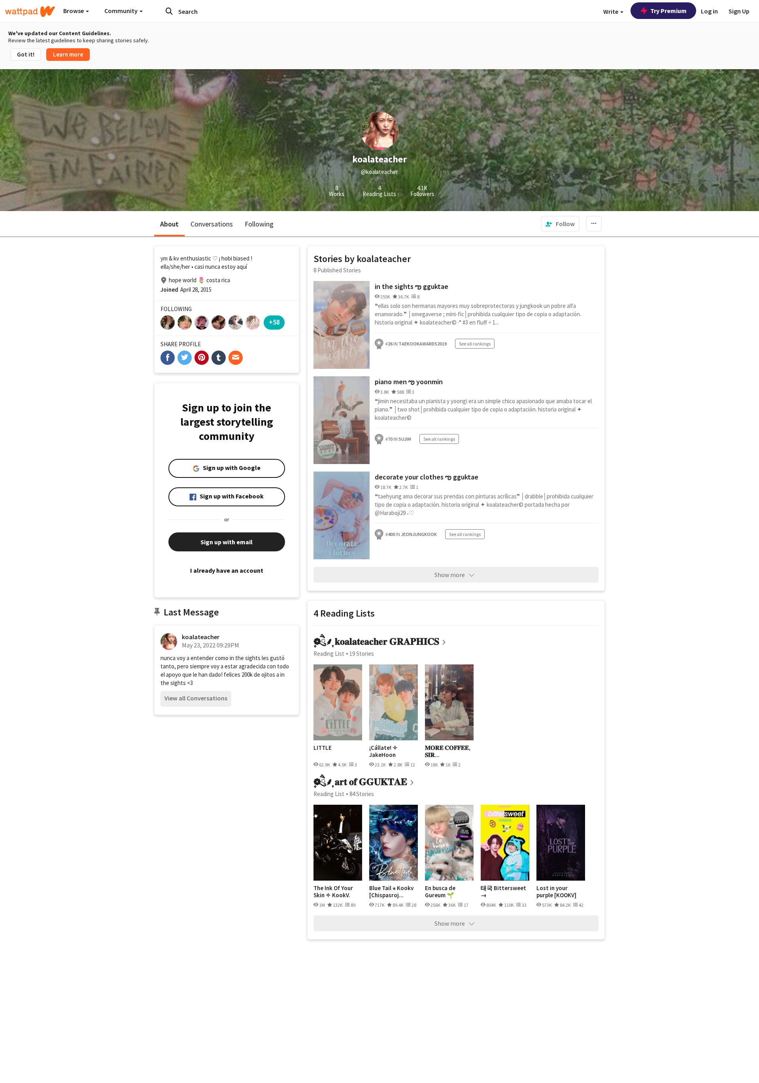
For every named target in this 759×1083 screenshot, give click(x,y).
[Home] (30, 11)
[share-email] (235, 358)
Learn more (68, 54)
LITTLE (322, 747)
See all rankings (475, 344)
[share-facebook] (167, 358)
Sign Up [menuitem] (739, 11)
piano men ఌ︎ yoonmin (409, 381)
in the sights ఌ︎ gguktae (411, 286)
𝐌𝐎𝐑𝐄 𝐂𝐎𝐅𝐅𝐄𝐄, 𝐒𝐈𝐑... (447, 751)
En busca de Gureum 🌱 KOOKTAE (440, 891)
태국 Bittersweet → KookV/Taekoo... (503, 891)
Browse (74, 11)
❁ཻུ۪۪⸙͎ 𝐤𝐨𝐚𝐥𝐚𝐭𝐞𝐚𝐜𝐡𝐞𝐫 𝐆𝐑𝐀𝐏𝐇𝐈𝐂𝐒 (376, 641)
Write (611, 11)
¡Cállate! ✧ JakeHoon (383, 751)
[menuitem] (560, 224)
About (169, 223)
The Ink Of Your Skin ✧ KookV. (333, 891)
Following (259, 223)
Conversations (212, 223)
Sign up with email (226, 542)
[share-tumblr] (218, 358)
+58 (274, 321)
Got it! (25, 54)
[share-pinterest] (201, 358)
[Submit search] (169, 11)
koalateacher (200, 636)
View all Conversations (195, 698)
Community (121, 11)
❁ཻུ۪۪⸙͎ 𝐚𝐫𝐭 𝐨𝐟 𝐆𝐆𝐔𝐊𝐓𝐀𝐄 (360, 781)
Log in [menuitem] (709, 11)
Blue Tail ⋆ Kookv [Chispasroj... (391, 891)
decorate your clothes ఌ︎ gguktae (426, 476)
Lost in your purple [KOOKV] (556, 891)
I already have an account (226, 570)
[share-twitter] (184, 358)
